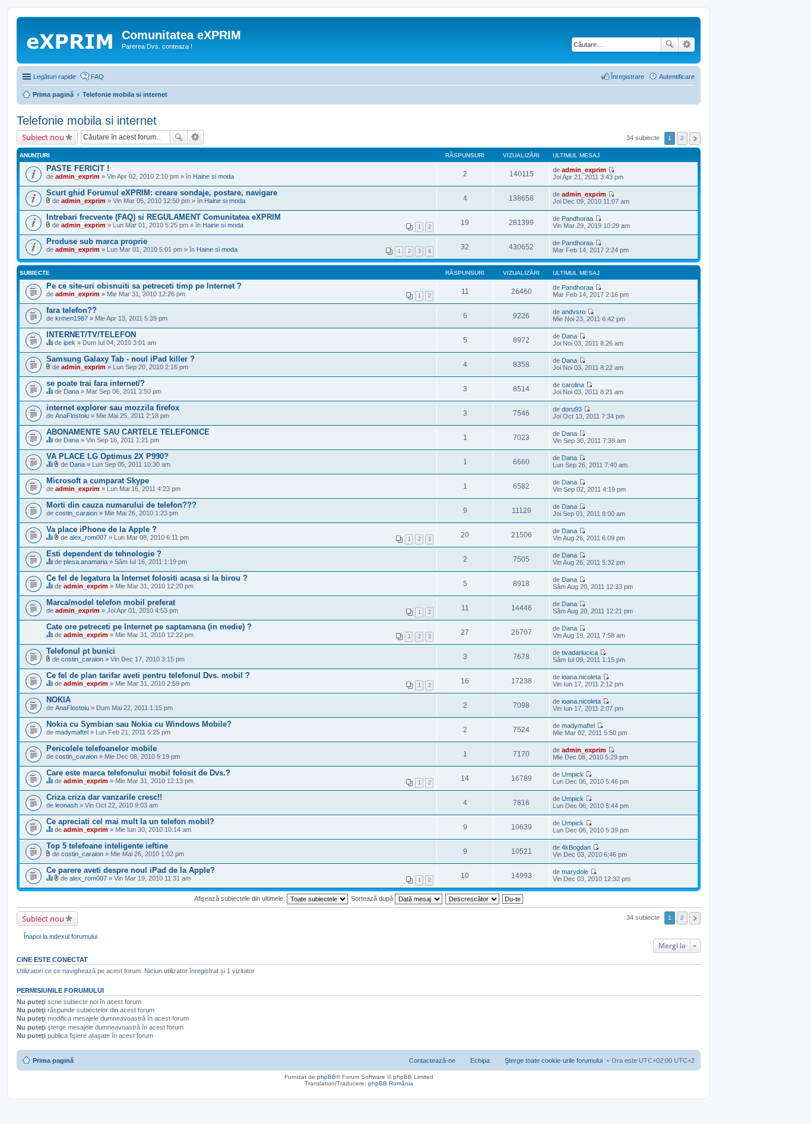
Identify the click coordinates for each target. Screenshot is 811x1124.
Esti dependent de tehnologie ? (103, 553)
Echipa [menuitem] (480, 1060)
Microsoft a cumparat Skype (97, 480)
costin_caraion (76, 513)
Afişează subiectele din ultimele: (240, 898)
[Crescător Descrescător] (472, 898)
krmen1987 (71, 318)
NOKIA (58, 699)
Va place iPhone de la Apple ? (101, 529)
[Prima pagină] (71, 39)
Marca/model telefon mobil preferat (110, 602)
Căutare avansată (687, 44)
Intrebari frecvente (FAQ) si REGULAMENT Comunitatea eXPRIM (163, 217)
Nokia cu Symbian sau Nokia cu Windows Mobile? (139, 724)
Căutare (670, 44)
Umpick (573, 774)
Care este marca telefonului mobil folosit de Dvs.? (138, 772)
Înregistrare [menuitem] (627, 76)
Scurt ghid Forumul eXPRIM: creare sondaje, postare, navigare (161, 192)
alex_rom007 (88, 537)
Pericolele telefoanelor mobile (101, 748)
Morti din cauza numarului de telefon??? (121, 505)
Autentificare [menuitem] (677, 76)
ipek (69, 342)
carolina (573, 384)
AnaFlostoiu (72, 415)
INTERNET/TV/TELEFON (91, 334)
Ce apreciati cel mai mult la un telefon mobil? (130, 821)
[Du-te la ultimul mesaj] (611, 169)
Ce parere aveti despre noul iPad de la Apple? (130, 870)
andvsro (573, 311)
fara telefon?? (71, 310)
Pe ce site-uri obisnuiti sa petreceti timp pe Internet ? (144, 285)
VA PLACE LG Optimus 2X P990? (107, 456)
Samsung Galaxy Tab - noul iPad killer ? (120, 358)
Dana (569, 336)
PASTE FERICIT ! (77, 168)
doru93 (572, 409)
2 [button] (682, 138)
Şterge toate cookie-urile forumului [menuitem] (554, 1060)
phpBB (326, 1077)
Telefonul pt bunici (80, 651)
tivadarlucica (580, 652)
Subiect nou (43, 137)
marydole (575, 871)
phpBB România (390, 1083)
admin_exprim (77, 176)
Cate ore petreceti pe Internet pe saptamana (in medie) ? (149, 626)
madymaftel (71, 732)
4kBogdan (576, 847)
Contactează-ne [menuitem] (432, 1060)
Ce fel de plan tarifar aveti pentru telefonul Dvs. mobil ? (148, 675)
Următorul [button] (695, 138)
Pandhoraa (577, 218)
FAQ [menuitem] (97, 76)
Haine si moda (213, 176)
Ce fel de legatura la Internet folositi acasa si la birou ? (147, 578)
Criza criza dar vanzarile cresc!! (104, 797)
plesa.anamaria (85, 561)
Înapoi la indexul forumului (60, 936)
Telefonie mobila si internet (87, 120)
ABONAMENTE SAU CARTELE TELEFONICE (128, 432)
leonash (66, 805)
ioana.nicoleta (581, 676)
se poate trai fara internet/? (95, 383)
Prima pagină (53, 1060)
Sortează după (373, 898)
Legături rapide (54, 76)
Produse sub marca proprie (96, 241)
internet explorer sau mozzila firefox (112, 407)
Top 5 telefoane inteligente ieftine (107, 845)
